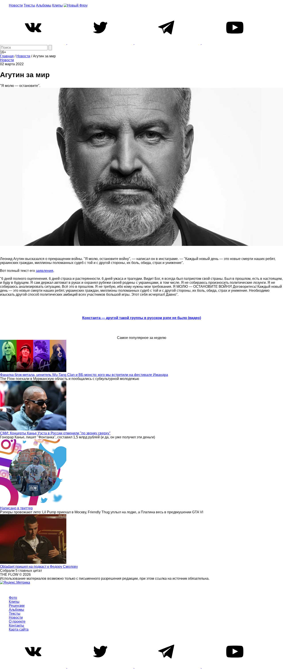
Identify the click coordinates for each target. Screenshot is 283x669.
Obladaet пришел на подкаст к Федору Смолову (39, 566)
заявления (44, 271)
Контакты (16, 625)
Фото (13, 598)
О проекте (17, 621)
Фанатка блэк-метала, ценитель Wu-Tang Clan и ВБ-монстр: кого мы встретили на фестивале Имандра (84, 375)
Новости (16, 5)
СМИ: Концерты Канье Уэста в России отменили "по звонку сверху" (55, 433)
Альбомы (43, 5)
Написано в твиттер (16, 508)
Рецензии (17, 605)
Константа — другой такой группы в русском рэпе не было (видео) (141, 318)
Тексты (29, 5)
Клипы (57, 5)
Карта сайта (19, 629)
